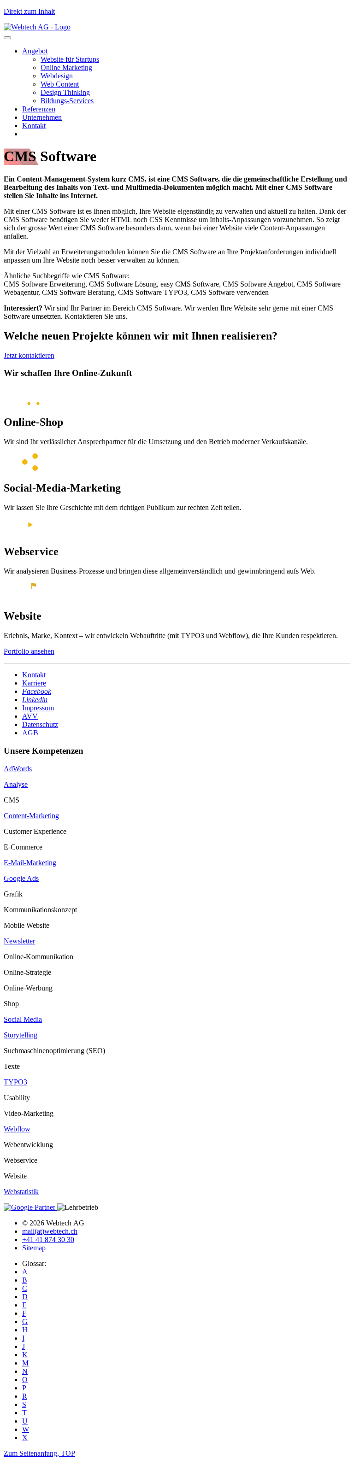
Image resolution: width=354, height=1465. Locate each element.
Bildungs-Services (67, 101)
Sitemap (34, 1248)
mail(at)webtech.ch (49, 1231)
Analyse (16, 784)
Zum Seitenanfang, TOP (39, 1453)
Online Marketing (66, 67)
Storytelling (20, 1035)
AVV (30, 716)
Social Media (23, 1019)
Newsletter (19, 941)
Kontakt (34, 125)
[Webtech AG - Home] (37, 27)
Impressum (38, 708)
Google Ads (21, 878)
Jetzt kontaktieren (29, 355)
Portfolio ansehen (29, 651)
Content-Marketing (31, 816)
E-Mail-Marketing (30, 863)
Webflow (17, 1129)
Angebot (34, 51)
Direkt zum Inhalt (29, 11)
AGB (30, 733)
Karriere (34, 683)
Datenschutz (40, 724)
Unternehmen (42, 117)
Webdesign (57, 76)
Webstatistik (21, 1191)
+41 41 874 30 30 (48, 1239)
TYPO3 (15, 1082)
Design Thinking (65, 92)
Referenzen (38, 109)
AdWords (18, 769)
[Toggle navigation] (7, 37)
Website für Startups (70, 59)
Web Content (60, 84)
